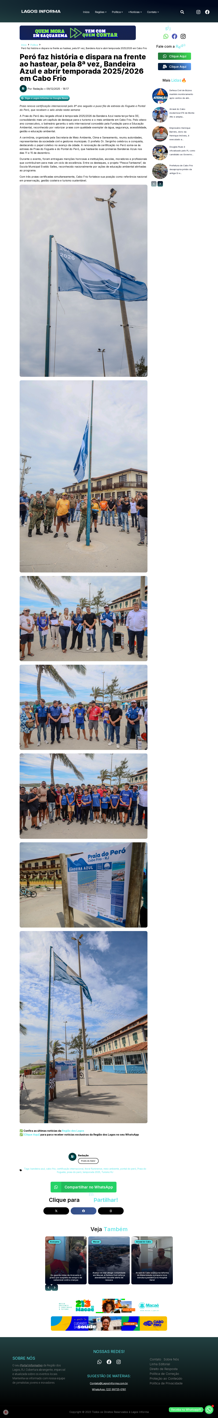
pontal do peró (128, 1168)
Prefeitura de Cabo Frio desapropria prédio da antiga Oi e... (181, 169)
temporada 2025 (91, 1172)
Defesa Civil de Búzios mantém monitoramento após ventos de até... (181, 94)
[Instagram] (198, 12)
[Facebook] (207, 12)
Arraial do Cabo (143, 1242)
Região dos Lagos (73, 1130)
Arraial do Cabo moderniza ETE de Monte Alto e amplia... (181, 113)
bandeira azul (37, 1168)
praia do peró (74, 1172)
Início (24, 44)
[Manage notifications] (5, 1412)
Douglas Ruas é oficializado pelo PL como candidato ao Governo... (182, 150)
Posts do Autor (88, 1161)
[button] (182, 12)
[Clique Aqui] (31, 1134)
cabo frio (51, 1168)
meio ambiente (111, 1168)
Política (34, 44)
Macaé (96, 1242)
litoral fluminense (93, 1168)
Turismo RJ (107, 1172)
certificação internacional (70, 1168)
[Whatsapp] (166, 36)
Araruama (54, 1242)
